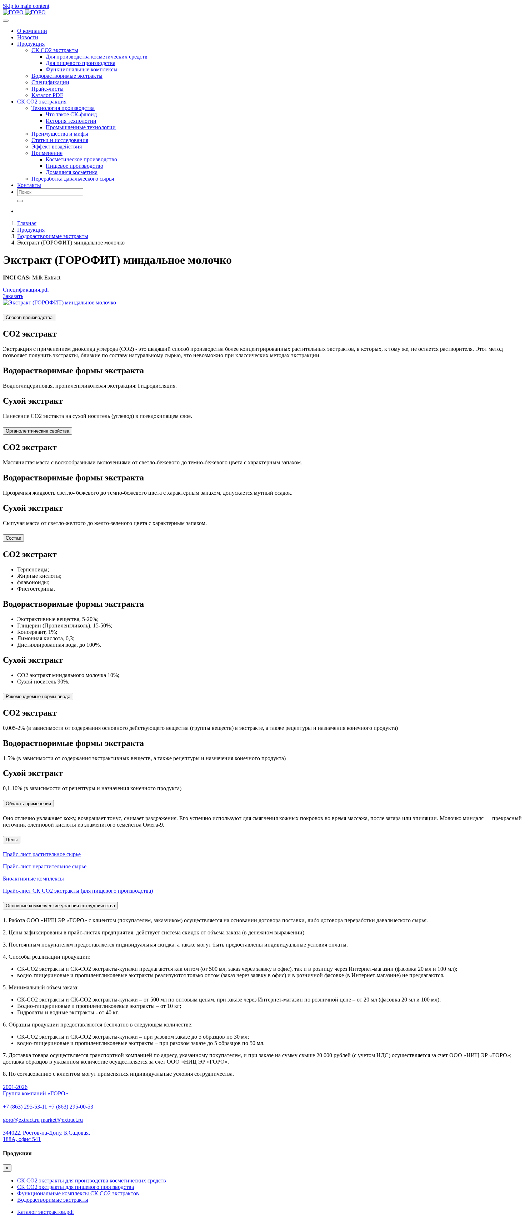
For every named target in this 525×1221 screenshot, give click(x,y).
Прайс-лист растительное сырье (42, 854)
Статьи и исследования (59, 140)
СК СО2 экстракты (54, 50)
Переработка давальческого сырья (72, 179)
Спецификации (50, 82)
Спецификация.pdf (26, 290)
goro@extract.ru (21, 1120)
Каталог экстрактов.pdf (45, 1212)
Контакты (29, 185)
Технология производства (63, 108)
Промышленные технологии (81, 127)
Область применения (28, 803)
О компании (32, 31)
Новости (27, 37)
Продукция (31, 44)
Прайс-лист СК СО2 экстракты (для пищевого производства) (78, 891)
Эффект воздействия (56, 146)
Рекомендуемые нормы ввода (38, 696)
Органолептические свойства (37, 431)
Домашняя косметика (72, 172)
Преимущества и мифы (59, 134)
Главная (26, 223)
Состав (13, 538)
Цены (12, 839)
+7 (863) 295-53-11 (25, 1107)
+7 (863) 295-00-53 (71, 1107)
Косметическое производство (81, 159)
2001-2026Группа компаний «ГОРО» (35, 1090)
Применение (46, 153)
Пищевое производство (74, 166)
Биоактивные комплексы (33, 879)
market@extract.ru (62, 1120)
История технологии (71, 121)
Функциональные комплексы (82, 69)
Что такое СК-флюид (71, 114)
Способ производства (29, 317)
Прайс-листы (47, 89)
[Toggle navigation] (6, 21)
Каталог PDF (47, 95)
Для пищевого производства (80, 63)
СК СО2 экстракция (41, 102)
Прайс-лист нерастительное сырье (44, 866)
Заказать (13, 296)
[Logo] (24, 12)
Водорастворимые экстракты (66, 76)
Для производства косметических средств (97, 57)
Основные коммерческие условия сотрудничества (60, 905)
